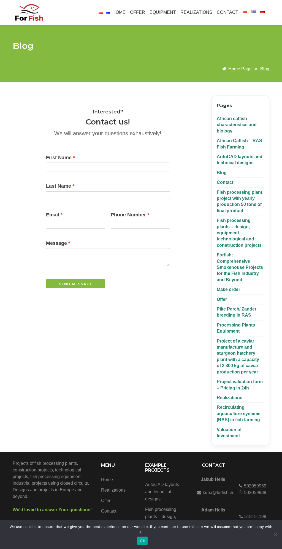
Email (52, 215)
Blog (23, 45)
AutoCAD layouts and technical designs (162, 491)
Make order (228, 289)
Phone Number (128, 215)
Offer (137, 12)
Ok (142, 541)
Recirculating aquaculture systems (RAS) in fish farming (239, 413)
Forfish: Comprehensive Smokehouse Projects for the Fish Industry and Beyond (240, 267)
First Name (59, 157)
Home (119, 12)
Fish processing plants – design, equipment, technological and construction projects (239, 233)
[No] (275, 534)
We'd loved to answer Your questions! (52, 509)
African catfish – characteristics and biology (237, 124)
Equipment (163, 12)
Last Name (58, 186)
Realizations (196, 12)
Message (56, 243)
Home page (240, 69)
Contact (227, 12)
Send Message (75, 284)
